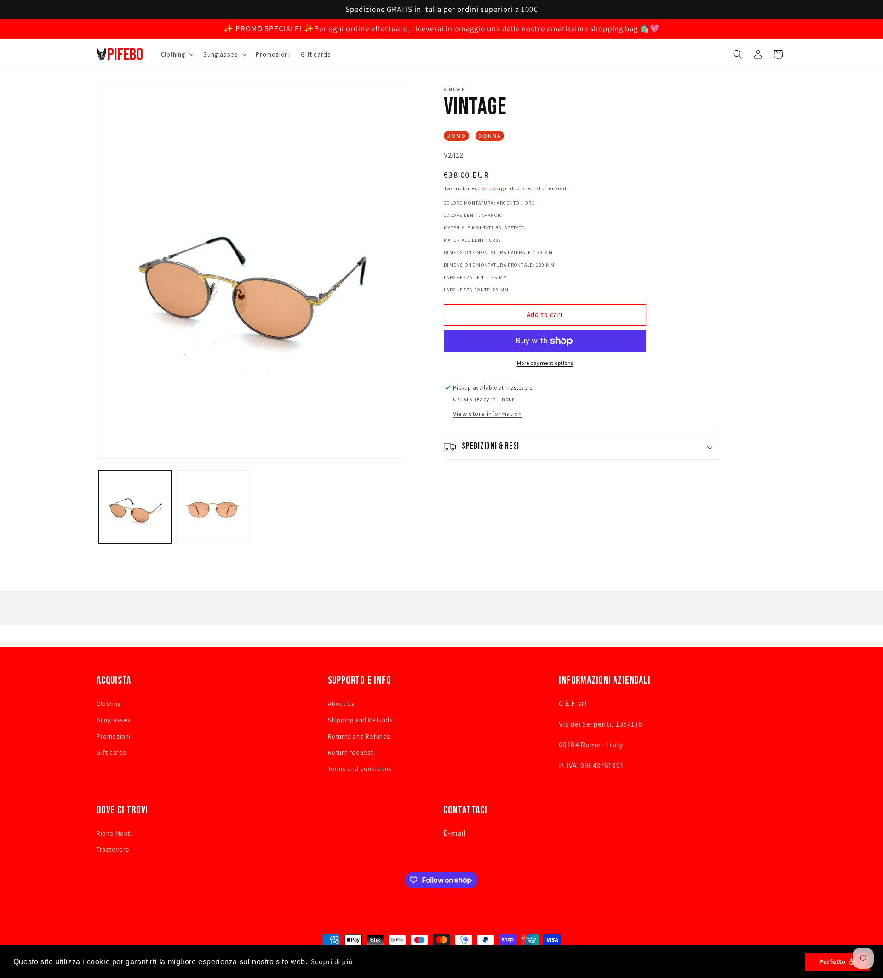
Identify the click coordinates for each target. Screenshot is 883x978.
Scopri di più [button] (331, 961)
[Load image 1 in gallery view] (135, 506)
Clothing (109, 703)
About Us (341, 703)
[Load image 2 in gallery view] (212, 506)
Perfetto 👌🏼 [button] (838, 961)
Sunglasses (114, 720)
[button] (176, 54)
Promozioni (114, 736)
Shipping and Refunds (360, 720)
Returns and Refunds (359, 736)
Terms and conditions (360, 768)
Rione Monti (114, 833)
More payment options (545, 362)
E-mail (454, 832)
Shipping (492, 188)
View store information (487, 414)
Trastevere (113, 849)
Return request (350, 752)
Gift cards (111, 752)
